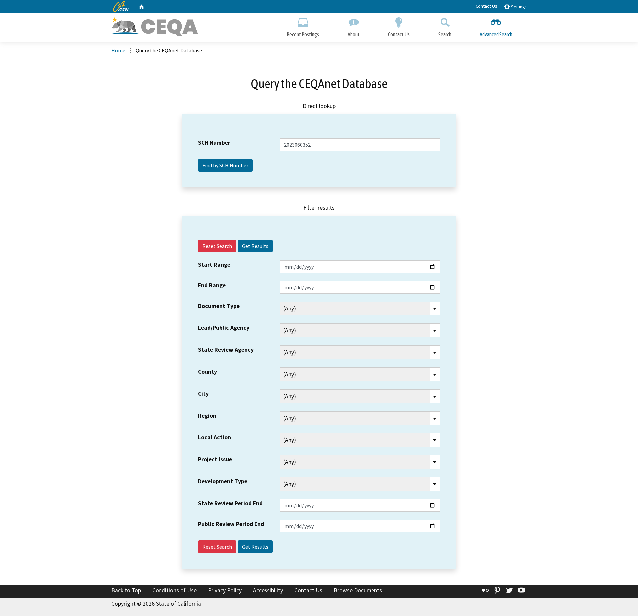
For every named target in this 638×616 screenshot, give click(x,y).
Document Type (219, 305)
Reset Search (217, 246)
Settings (518, 7)
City (203, 393)
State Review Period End (230, 503)
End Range (212, 285)
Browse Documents (358, 590)
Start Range (214, 264)
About (354, 34)
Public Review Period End (231, 524)
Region (207, 415)
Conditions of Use (174, 590)
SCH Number (214, 142)
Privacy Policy (225, 590)
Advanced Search (496, 34)
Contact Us (486, 6)
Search (444, 34)
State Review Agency (226, 349)
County (207, 371)
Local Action (214, 437)
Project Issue (215, 459)
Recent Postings (303, 34)
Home (118, 50)
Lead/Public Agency (223, 327)
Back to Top (126, 590)
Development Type (222, 481)
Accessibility (268, 590)
